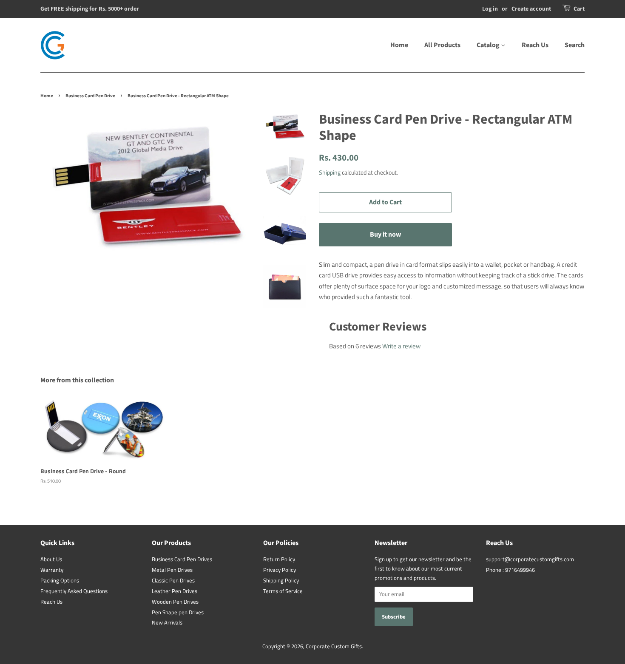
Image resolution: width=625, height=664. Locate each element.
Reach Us (535, 45)
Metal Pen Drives (172, 570)
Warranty (51, 570)
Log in (490, 9)
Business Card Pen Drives (182, 559)
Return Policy (279, 559)
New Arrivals (167, 623)
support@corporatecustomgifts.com (530, 559)
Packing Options (59, 580)
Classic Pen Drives (173, 580)
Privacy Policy (279, 570)
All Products (442, 45)
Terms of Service (283, 591)
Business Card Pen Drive (90, 95)
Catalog (489, 45)
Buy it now (385, 234)
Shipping (330, 172)
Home (399, 45)
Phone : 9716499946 (510, 570)
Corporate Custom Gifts (334, 646)
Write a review (401, 346)
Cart (579, 9)
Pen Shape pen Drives (178, 612)
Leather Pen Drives (174, 591)
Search (575, 45)
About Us (51, 559)
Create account (531, 9)
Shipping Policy (281, 580)
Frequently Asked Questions (74, 591)
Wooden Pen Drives (175, 602)
